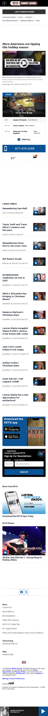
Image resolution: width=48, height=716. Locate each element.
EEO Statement (8, 616)
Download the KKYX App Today (18, 516)
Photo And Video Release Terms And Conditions (22, 633)
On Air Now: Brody (24, 113)
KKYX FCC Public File (11, 624)
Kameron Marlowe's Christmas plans (12, 313)
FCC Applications (9, 628)
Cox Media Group (15, 668)
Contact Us (7, 607)
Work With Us (8, 612)
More (38, 21)
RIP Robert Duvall (12, 259)
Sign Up (24, 472)
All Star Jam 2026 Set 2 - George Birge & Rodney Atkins (22, 558)
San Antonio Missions (10, 21)
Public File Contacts (10, 620)
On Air (20, 17)
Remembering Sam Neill (14, 208)
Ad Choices (20, 673)
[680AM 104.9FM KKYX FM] (24, 3)
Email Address (20, 460)
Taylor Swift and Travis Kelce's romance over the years (14, 227)
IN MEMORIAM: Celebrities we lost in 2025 (13, 278)
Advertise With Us (27, 21)
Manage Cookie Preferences (13, 679)
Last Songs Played (9, 17)
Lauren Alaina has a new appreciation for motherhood (15, 397)
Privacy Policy (20, 672)
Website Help (7, 654)
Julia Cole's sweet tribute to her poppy (13, 348)
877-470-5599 (24, 148)
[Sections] (4, 3)
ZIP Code (7, 460)
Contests (28, 17)
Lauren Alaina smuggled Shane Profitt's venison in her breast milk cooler (15, 331)
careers (38, 673)
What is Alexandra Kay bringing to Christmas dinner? (14, 296)
